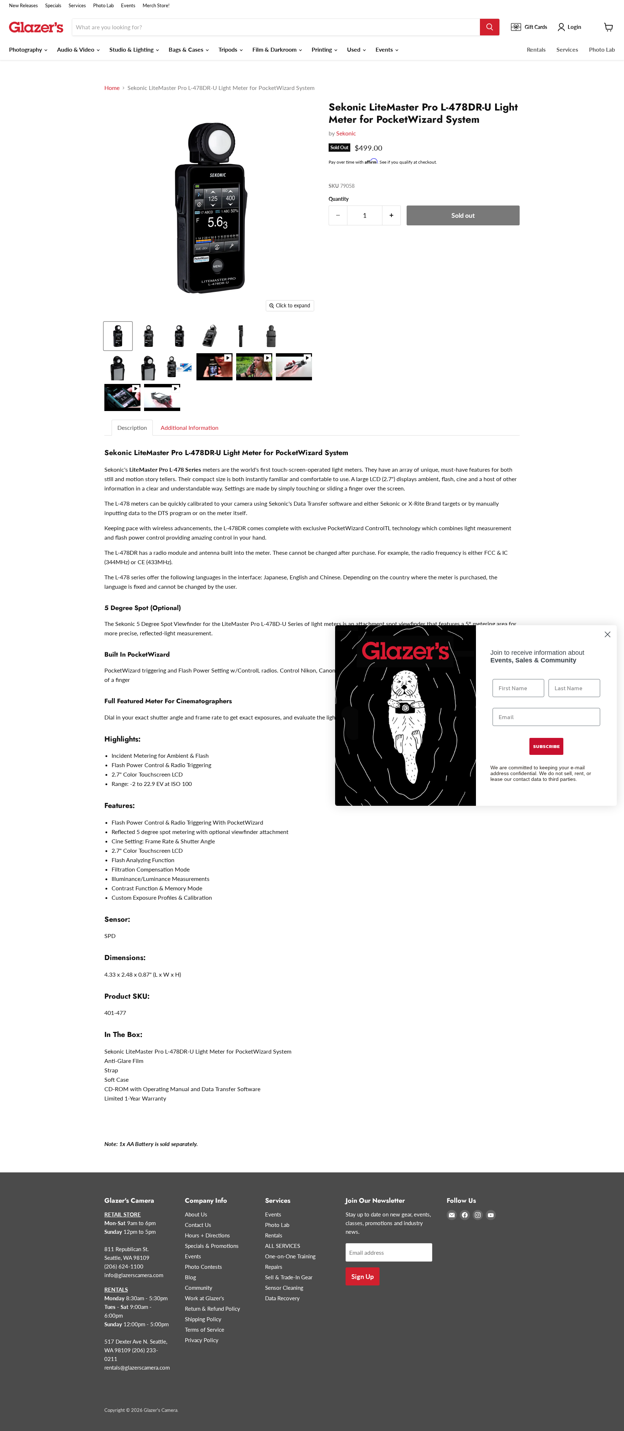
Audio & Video (76, 49)
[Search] (489, 27)
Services (77, 5)
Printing (322, 49)
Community (198, 1287)
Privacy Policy (201, 1340)
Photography (26, 49)
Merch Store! (156, 5)
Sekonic (346, 133)
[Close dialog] (607, 634)
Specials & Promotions (212, 1245)
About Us (196, 1214)
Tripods (228, 49)
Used (354, 49)
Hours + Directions (207, 1235)
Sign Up (362, 1276)
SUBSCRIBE (546, 746)
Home (112, 88)
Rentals (536, 49)
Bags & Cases (187, 49)
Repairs (273, 1266)
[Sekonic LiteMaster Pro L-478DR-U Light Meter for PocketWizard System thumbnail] (118, 336)
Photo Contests (203, 1266)
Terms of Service (204, 1329)
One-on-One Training (290, 1256)
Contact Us (198, 1225)
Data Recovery (282, 1298)
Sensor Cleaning (284, 1287)
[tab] (132, 428)
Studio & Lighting (132, 49)
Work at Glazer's (204, 1298)
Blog (190, 1277)
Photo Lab (103, 5)
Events (128, 5)
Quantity (338, 199)
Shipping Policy (203, 1319)
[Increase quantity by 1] (391, 215)
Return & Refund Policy (212, 1308)
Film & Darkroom (275, 49)
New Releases (23, 5)
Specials (53, 5)
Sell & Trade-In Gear (288, 1277)
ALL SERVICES (282, 1245)
